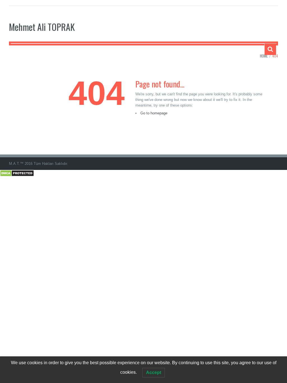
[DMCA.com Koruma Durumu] (17, 173)
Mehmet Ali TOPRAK (42, 26)
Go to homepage (153, 113)
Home (264, 56)
